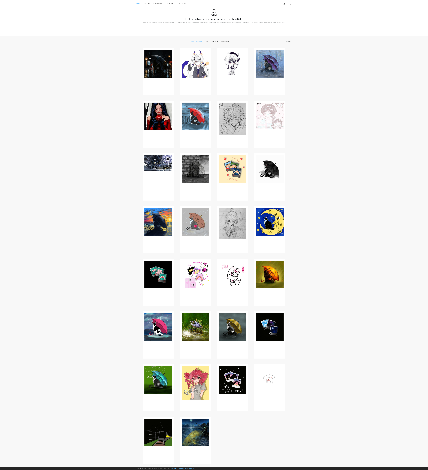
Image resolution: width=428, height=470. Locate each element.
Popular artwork (195, 42)
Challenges (171, 3)
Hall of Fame (182, 3)
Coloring (147, 3)
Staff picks (225, 42)
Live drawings (158, 3)
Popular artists (212, 42)
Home (138, 3)
